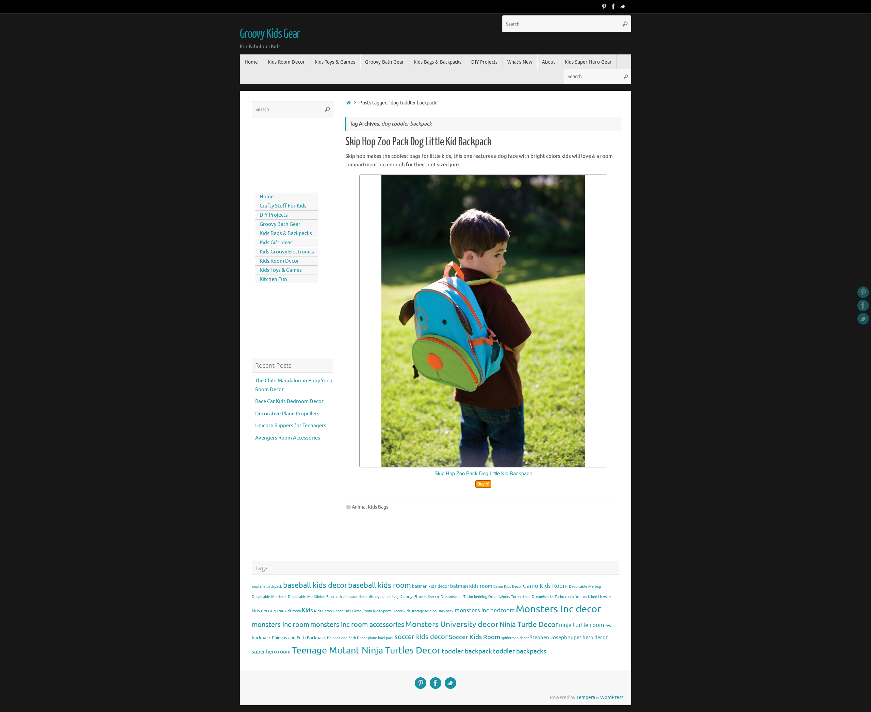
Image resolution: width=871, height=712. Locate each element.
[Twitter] (623, 6)
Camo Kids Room (545, 586)
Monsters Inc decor (558, 609)
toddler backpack (467, 651)
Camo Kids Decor (507, 586)
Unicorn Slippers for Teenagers (290, 426)
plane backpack (381, 638)
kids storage (414, 611)
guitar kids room (287, 611)
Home (267, 197)
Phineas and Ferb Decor (347, 638)
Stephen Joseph (548, 637)
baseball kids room (379, 585)
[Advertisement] (282, 153)
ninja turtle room (581, 625)
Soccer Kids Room (474, 637)
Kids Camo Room (358, 611)
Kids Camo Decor (328, 611)
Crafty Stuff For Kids (283, 206)
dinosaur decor (355, 597)
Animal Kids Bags (370, 507)
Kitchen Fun (273, 279)
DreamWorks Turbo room (553, 597)
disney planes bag (383, 597)
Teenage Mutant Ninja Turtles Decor (366, 650)
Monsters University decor (451, 624)
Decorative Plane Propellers (287, 414)
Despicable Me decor (269, 597)
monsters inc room (280, 624)
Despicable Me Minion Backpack (315, 597)
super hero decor (588, 637)
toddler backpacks (519, 651)
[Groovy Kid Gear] (613, 6)
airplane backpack (267, 586)
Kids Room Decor (279, 261)
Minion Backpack (439, 611)
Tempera (585, 697)
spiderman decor (515, 638)
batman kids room (471, 586)
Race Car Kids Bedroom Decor (289, 401)
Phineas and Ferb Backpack (299, 638)
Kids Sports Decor (387, 611)
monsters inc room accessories (357, 624)
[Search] (625, 23)
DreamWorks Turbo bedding (464, 597)
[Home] (348, 103)
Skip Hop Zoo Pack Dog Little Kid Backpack (418, 142)
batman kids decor (430, 586)
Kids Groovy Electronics (287, 252)
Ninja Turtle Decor (528, 624)
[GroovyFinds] (604, 6)
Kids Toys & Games (281, 270)
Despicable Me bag (585, 586)
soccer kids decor (421, 636)
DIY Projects (274, 215)
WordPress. (612, 697)
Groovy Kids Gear (270, 34)
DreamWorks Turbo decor (509, 597)
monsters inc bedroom (485, 610)
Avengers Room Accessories (287, 438)
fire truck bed (586, 597)
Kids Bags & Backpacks (286, 233)
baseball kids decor (315, 585)
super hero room (271, 651)
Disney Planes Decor (419, 596)
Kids (307, 610)
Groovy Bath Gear (280, 224)
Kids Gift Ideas (276, 242)
